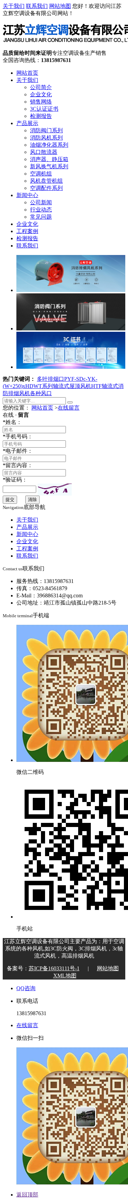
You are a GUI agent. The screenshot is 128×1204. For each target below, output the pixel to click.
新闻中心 (27, 195)
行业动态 (41, 209)
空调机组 (41, 174)
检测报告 (41, 116)
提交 (9, 499)
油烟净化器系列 (49, 145)
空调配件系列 (46, 188)
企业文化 (41, 94)
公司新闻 (41, 202)
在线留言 (69, 408)
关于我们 (14, 6)
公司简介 (41, 87)
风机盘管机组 (46, 181)
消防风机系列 (46, 138)
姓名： (12, 422)
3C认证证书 (44, 109)
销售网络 (41, 102)
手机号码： (18, 436)
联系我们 (37, 6)
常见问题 (41, 217)
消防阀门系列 (46, 130)
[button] (55, 490)
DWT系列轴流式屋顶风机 (60, 386)
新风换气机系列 (49, 166)
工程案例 (27, 231)
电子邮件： (18, 451)
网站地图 (60, 6)
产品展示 (27, 123)
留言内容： (18, 465)
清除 (32, 499)
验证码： (15, 480)
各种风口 (41, 393)
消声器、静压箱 (49, 159)
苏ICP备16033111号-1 (54, 968)
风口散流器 (43, 152)
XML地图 (64, 975)
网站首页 (27, 73)
